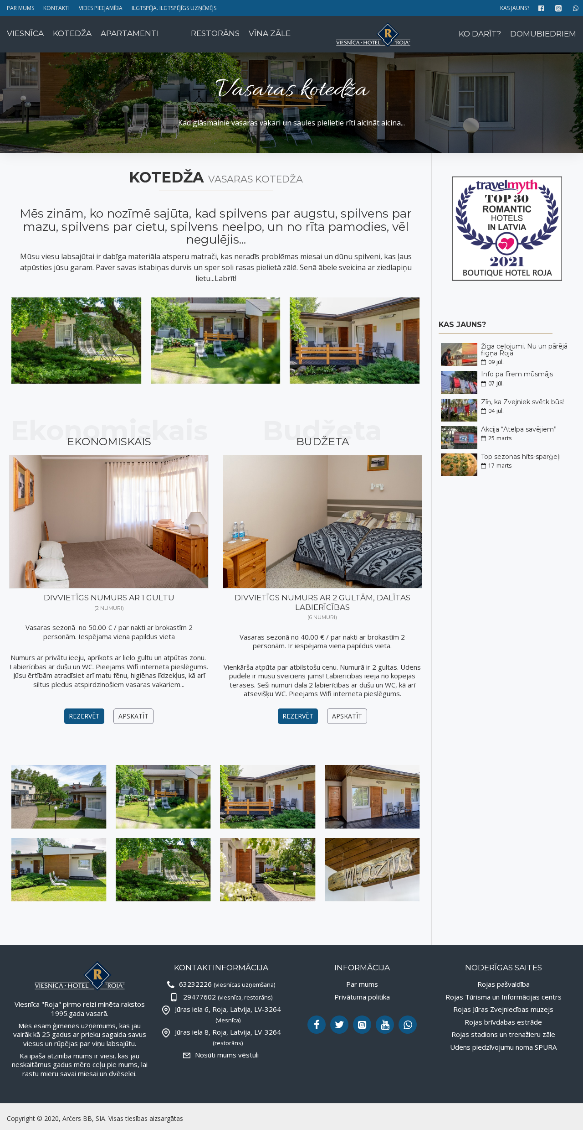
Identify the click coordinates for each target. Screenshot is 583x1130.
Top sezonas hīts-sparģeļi (521, 456)
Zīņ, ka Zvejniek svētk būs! (522, 402)
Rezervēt (84, 716)
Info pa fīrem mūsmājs (517, 374)
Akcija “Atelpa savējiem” (519, 429)
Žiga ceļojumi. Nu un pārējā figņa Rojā (524, 350)
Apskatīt (133, 716)
